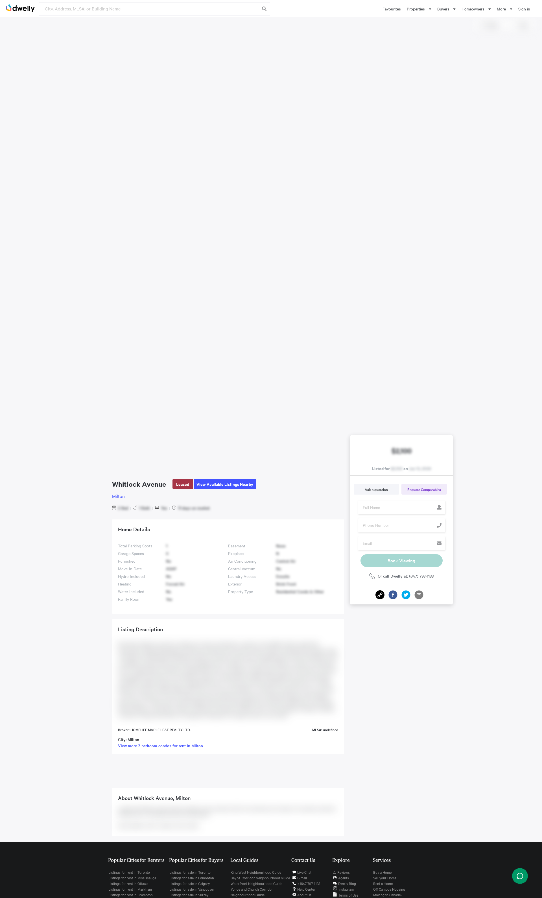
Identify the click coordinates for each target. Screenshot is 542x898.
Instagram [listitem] (346, 889)
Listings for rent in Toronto (129, 872)
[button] (392, 594)
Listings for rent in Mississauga (132, 877)
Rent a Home (383, 883)
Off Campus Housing (389, 889)
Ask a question (376, 489)
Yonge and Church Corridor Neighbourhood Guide (251, 891)
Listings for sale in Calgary (189, 883)
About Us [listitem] (304, 894)
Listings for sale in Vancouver (191, 889)
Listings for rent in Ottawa (128, 883)
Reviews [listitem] (343, 872)
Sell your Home (384, 877)
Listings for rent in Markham (130, 889)
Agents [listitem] (343, 877)
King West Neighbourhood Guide (256, 872)
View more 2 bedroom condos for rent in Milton (160, 745)
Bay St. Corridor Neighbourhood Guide (260, 877)
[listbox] (419, 9)
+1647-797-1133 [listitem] (308, 883)
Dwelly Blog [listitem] (347, 883)
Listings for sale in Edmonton (191, 877)
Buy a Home (382, 872)
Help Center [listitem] (306, 889)
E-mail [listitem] (302, 877)
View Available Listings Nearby (224, 484)
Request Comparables (424, 489)
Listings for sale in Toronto (190, 872)
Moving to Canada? (387, 894)
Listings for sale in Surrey (188, 894)
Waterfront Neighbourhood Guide (256, 883)
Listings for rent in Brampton (130, 894)
